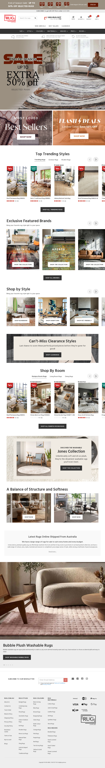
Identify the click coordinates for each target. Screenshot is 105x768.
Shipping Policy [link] (8, 718)
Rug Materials (52, 699)
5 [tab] (12, 665)
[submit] (65, 680)
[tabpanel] (52, 614)
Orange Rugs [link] (37, 730)
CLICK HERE (53, 11)
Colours (39, 31)
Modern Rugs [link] (22, 730)
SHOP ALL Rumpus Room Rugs (52, 426)
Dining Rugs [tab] (69, 376)
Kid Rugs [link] (21, 726)
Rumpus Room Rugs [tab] (39, 376)
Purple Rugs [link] (36, 738)
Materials (51, 31)
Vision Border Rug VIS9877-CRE (64, 415)
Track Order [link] (7, 710)
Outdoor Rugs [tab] (53, 160)
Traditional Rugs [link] (23, 753)
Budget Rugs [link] (22, 702)
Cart (96, 19)
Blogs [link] (6, 744)
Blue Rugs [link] (36, 708)
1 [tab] (4, 665)
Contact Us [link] (7, 706)
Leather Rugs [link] (51, 712)
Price (73, 31)
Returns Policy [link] (8, 714)
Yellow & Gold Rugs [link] (37, 751)
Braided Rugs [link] (51, 732)
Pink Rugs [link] (36, 734)
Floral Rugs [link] (22, 712)
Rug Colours (38, 698)
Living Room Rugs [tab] (56, 376)
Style (29, 31)
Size (21, 31)
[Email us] (73, 679)
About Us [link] (7, 702)
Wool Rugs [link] (51, 724)
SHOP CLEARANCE (52, 355)
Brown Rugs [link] (36, 712)
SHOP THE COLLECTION (71, 468)
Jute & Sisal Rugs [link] (52, 708)
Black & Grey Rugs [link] (37, 703)
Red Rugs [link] (36, 742)
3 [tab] (8, 665)
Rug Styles (23, 698)
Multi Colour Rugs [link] (36, 725)
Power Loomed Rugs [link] (52, 753)
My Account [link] (7, 740)
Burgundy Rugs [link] (37, 716)
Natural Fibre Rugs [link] (22, 739)
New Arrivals (40, 26)
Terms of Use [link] (8, 736)
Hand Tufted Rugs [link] (51, 747)
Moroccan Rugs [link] (23, 734)
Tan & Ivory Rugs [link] (38, 746)
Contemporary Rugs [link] (23, 707)
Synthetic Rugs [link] (52, 720)
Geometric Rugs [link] (23, 716)
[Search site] (35, 18)
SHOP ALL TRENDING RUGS (52, 209)
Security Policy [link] (8, 726)
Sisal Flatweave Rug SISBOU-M (88, 198)
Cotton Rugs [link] (51, 704)
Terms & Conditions (59, 683)
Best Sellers (54, 26)
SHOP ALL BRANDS (52, 278)
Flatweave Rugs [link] (52, 736)
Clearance (66, 26)
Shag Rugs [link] (22, 743)
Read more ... (52, 552)
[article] (17, 184)
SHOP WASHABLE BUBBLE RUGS (17, 657)
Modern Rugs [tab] (66, 160)
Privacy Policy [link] (8, 722)
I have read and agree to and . (52, 684)
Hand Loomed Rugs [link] (52, 741)
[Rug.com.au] (10, 18)
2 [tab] (6, 665)
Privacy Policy (47, 684)
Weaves (63, 31)
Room (81, 31)
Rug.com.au (9, 698)
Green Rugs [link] (36, 720)
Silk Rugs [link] (50, 716)
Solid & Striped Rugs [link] (23, 748)
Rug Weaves (53, 728)
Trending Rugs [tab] (39, 159)
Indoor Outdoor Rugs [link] (23, 721)
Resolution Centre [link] (7, 731)
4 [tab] (10, 665)
